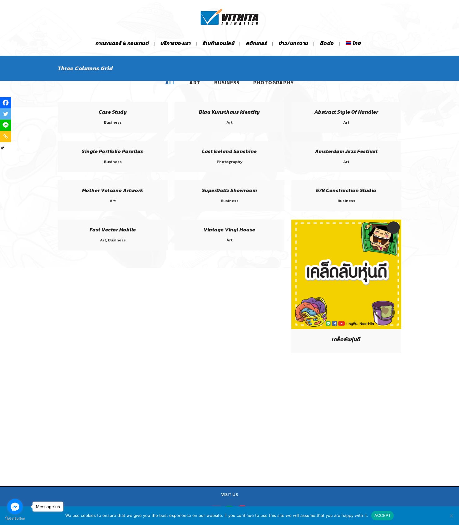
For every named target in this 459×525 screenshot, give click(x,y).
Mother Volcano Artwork (113, 190)
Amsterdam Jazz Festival (346, 151)
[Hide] (2, 148)
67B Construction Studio (346, 190)
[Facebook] (5, 102)
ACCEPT (382, 515)
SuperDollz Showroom (229, 190)
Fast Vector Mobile (113, 229)
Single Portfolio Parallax (113, 151)
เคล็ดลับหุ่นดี (346, 339)
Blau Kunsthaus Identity (229, 112)
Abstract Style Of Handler (346, 112)
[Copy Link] (5, 136)
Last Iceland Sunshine (229, 151)
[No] (451, 516)
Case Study (113, 112)
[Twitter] (5, 114)
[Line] (5, 125)
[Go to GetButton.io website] (15, 519)
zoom (333, 273)
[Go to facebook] (15, 506)
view (360, 273)
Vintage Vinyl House (229, 229)
